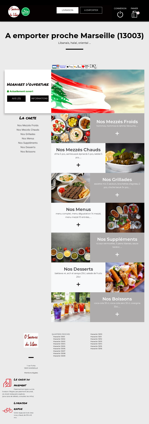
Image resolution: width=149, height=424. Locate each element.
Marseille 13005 (59, 346)
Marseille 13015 (96, 346)
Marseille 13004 (59, 344)
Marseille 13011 (96, 337)
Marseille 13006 (59, 349)
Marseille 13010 (96, 334)
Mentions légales (31, 373)
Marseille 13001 (59, 337)
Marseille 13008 (59, 353)
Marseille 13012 (96, 339)
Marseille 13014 (96, 344)
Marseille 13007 (59, 351)
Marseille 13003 (59, 341)
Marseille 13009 (59, 356)
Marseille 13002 (59, 339)
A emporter (91, 10)
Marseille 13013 (96, 341)
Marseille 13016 (96, 349)
